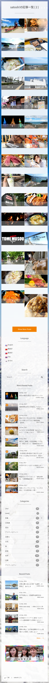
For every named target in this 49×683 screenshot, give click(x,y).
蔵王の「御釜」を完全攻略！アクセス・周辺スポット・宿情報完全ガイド (31, 444)
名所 (12, 123)
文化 (12, 220)
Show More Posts (24, 329)
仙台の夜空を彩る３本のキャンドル (31, 395)
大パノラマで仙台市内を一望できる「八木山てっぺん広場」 (36, 240)
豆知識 (21, 523)
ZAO (21, 509)
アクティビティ (21, 565)
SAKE (21, 513)
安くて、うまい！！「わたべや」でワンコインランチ (36, 104)
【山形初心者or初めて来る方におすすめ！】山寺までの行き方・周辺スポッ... (31, 456)
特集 (21, 518)
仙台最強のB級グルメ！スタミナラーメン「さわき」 (36, 221)
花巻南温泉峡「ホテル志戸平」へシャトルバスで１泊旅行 (36, 143)
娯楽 (21, 551)
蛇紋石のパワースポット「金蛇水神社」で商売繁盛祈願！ (36, 261)
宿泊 (21, 527)
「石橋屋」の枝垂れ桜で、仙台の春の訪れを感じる (13, 104)
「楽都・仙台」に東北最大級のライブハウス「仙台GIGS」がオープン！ (36, 85)
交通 (21, 560)
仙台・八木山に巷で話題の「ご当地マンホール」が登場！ (13, 85)
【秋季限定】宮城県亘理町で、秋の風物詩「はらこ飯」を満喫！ (13, 298)
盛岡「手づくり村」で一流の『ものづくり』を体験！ (36, 162)
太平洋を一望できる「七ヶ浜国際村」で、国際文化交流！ (36, 65)
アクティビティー (13, 26)
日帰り (21, 537)
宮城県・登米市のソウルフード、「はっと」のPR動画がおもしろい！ (12, 240)
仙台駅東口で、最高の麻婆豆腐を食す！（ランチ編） (36, 303)
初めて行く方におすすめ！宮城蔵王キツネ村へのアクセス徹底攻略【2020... (31, 420)
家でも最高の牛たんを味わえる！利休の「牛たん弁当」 (36, 46)
